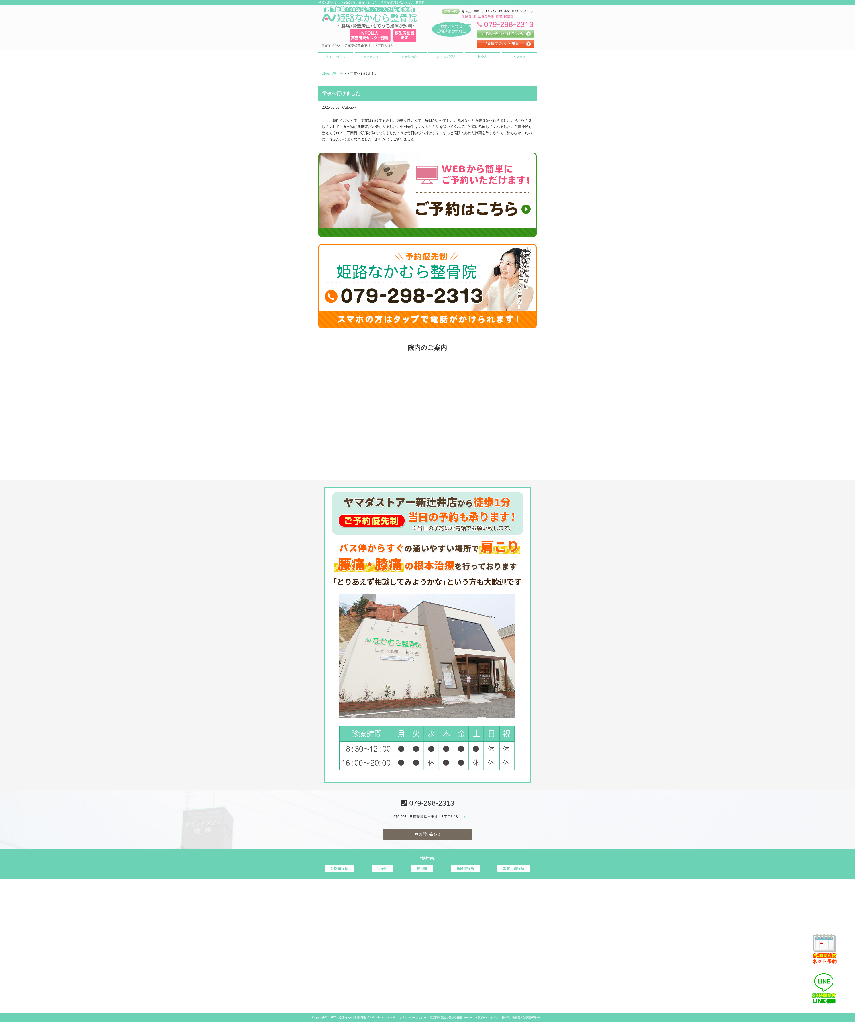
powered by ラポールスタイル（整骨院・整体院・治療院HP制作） (503, 1017)
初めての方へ (335, 57)
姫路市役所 (339, 868)
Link (462, 817)
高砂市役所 (465, 868)
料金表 (482, 57)
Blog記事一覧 (332, 73)
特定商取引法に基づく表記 (446, 1017)
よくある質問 (445, 57)
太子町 (382, 868)
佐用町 (422, 868)
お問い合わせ (429, 834)
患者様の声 (409, 57)
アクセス (519, 57)
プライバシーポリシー (412, 1017)
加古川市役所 (513, 868)
